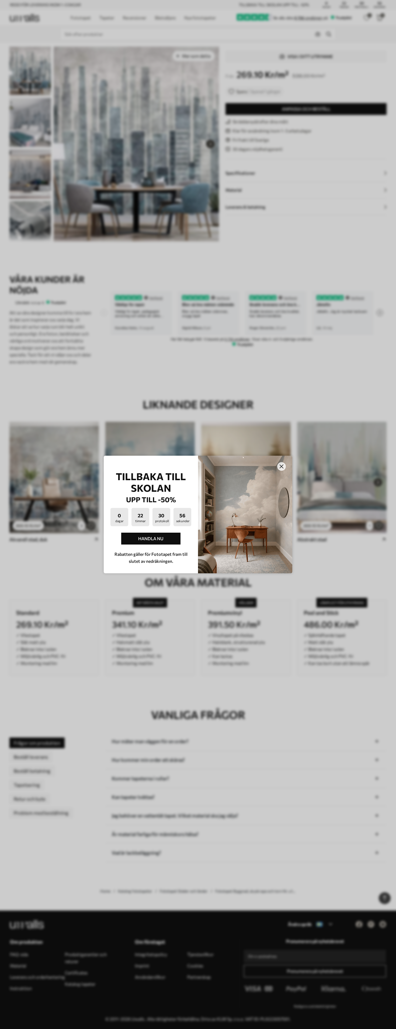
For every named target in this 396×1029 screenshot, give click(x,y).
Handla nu (151, 538)
